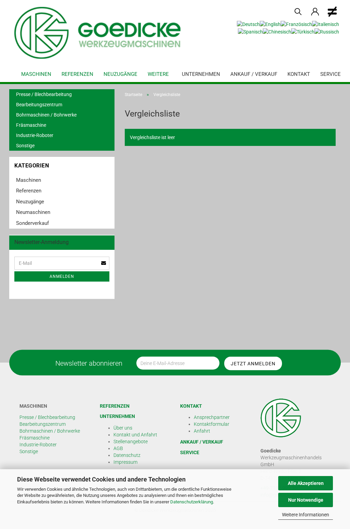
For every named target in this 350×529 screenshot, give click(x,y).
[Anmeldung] (315, 12)
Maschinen (36, 74)
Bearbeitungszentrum (39, 104)
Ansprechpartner (212, 417)
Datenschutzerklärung (191, 501)
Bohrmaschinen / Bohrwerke (46, 115)
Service (330, 74)
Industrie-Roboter (34, 135)
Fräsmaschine (31, 125)
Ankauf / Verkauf (253, 74)
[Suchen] (298, 12)
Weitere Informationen (305, 514)
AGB (118, 448)
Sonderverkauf (32, 223)
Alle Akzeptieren (306, 483)
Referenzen (77, 74)
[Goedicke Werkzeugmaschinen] (100, 33)
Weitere (158, 74)
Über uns (122, 428)
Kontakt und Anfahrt (135, 434)
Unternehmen (201, 74)
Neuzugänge (120, 74)
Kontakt (298, 74)
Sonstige (25, 145)
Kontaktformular (211, 424)
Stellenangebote (130, 441)
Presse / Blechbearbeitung (44, 94)
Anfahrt (202, 431)
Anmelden (62, 276)
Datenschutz (126, 455)
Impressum (125, 462)
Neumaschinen (33, 212)
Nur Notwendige (305, 500)
